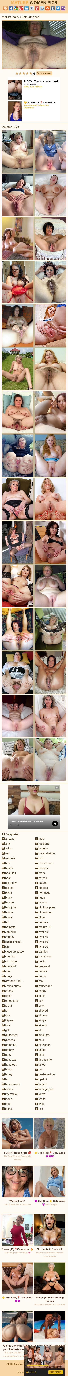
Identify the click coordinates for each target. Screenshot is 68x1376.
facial (8, 1005)
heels (8, 1069)
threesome (45, 1059)
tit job (41, 1064)
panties (43, 951)
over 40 (43, 931)
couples (10, 956)
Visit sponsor (44, 73)
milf (40, 858)
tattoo (42, 1049)
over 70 (43, 946)
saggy (42, 990)
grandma (10, 1044)
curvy (8, 976)
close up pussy (14, 951)
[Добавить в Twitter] (58, 8)
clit (7, 946)
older (41, 917)
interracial (11, 1094)
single (42, 1020)
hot (7, 1079)
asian (8, 848)
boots (8, 917)
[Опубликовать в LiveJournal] (32, 8)
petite (42, 961)
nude (41, 897)
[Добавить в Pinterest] (37, 8)
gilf (7, 1030)
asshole (10, 858)
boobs (9, 912)
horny (8, 1074)
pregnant (44, 966)
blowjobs (10, 907)
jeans (8, 1098)
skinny (42, 1025)
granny (9, 1049)
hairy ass (10, 1059)
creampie (11, 961)
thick (41, 1054)
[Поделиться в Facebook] (11, 8)
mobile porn (45, 863)
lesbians (43, 843)
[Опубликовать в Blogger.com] (5, 8)
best (7, 877)
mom (41, 873)
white (41, 1098)
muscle (43, 877)
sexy (41, 1005)
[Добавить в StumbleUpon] (47, 8)
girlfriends (11, 1035)
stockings (44, 1044)
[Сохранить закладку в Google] (16, 8)
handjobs (11, 1064)
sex (40, 1000)
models (43, 868)
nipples (43, 887)
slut (40, 1030)
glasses (10, 1040)
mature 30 (44, 927)
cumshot (10, 966)
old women (45, 912)
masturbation (46, 853)
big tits (9, 887)
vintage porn (46, 1089)
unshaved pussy (48, 1074)
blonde (9, 902)
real (40, 981)
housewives (12, 1084)
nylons (42, 902)
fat (6, 1010)
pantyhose (45, 956)
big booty (11, 882)
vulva (41, 1094)
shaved (43, 1010)
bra (7, 922)
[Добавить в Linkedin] (26, 8)
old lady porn (46, 907)
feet (7, 1015)
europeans (11, 1000)
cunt (7, 971)
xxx (40, 1108)
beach (9, 868)
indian (9, 1089)
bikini (8, 892)
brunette (10, 927)
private (42, 971)
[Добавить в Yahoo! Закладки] (63, 8)
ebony (9, 990)
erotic (8, 995)
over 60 (43, 941)
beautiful (10, 873)
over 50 (43, 936)
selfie (41, 995)
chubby (9, 936)
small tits (44, 1035)
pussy (42, 976)
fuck (7, 1025)
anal (8, 843)
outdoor (43, 922)
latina (8, 1108)
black (8, 897)
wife (41, 1103)
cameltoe (11, 931)
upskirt (42, 1079)
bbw (7, 863)
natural (42, 882)
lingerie (43, 848)
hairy (8, 1054)
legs (41, 838)
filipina (9, 1020)
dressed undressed (17, 981)
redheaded (45, 986)
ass (7, 853)
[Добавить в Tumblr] (53, 8)
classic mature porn (17, 941)
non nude (44, 892)
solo (41, 1040)
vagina (42, 1084)
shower (43, 1015)
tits (40, 1069)
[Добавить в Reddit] (42, 8)
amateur (10, 838)
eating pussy (13, 986)
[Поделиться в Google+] (21, 8)
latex (8, 1103)
